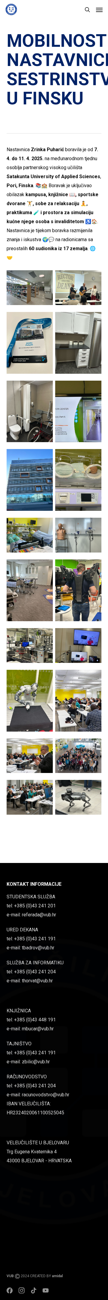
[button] (99, 10)
